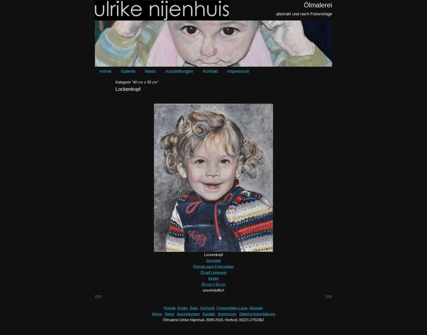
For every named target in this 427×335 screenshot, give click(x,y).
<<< (98, 296)
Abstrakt (256, 308)
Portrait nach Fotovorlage (213, 266)
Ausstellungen (179, 71)
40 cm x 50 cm (213, 284)
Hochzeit (207, 308)
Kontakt (210, 71)
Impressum (238, 71)
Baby (194, 308)
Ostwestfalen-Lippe (232, 308)
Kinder (213, 278)
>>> (328, 296)
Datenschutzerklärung (257, 314)
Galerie (128, 71)
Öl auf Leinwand (213, 272)
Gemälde (213, 260)
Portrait (169, 308)
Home (105, 71)
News (150, 71)
